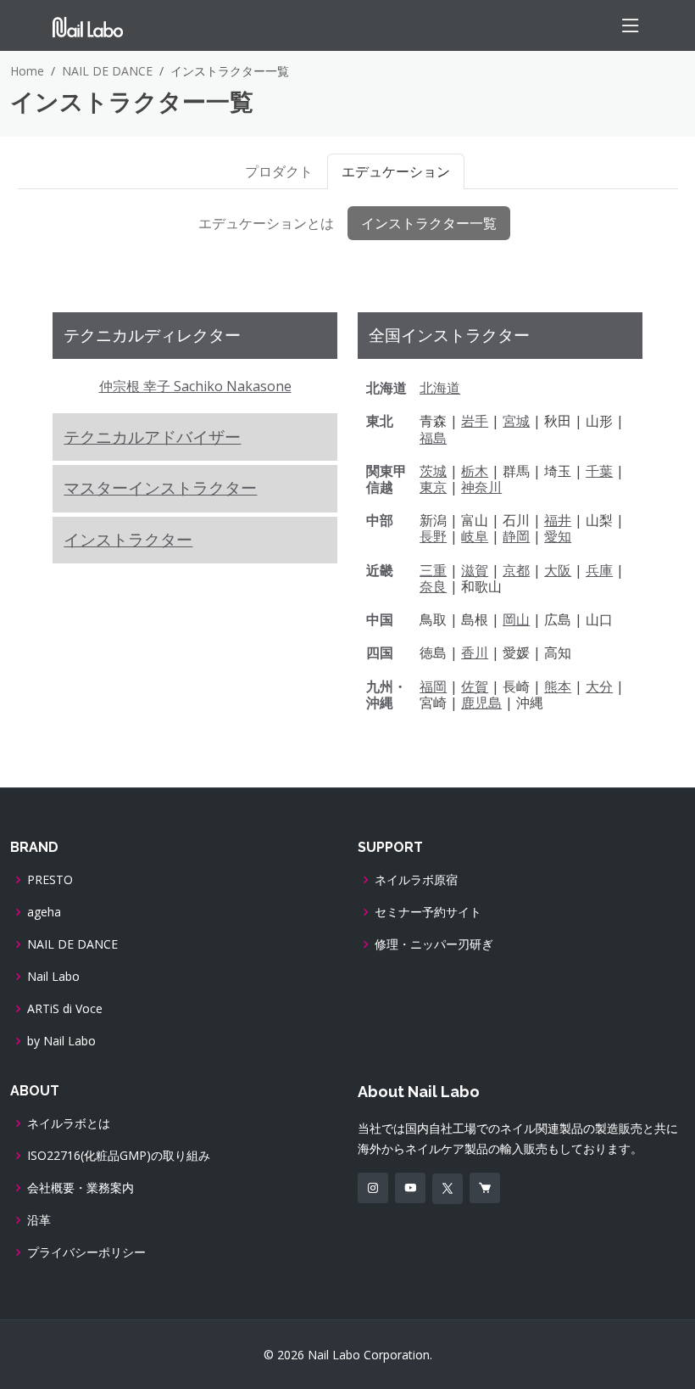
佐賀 (474, 686)
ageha (44, 912)
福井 (557, 520)
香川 (474, 652)
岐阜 (474, 536)
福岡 (433, 686)
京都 (516, 570)
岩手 (474, 421)
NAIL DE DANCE (107, 71)
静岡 (516, 536)
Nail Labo (53, 977)
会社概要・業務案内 (80, 1188)
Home (27, 71)
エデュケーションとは (266, 223)
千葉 (599, 471)
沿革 (39, 1220)
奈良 (433, 586)
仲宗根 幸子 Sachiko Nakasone (195, 386)
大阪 (557, 570)
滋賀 (474, 570)
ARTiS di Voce (65, 1009)
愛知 (557, 536)
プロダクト (279, 171)
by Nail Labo (61, 1041)
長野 (433, 536)
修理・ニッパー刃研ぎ (434, 944)
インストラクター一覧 (429, 223)
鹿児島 (481, 702)
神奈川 (481, 487)
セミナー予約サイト (428, 912)
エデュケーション (396, 171)
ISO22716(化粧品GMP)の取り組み (118, 1156)
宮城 (516, 421)
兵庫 (599, 570)
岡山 (516, 619)
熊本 (557, 686)
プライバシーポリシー (86, 1252)
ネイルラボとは (68, 1123)
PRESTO (50, 880)
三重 (433, 570)
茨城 (433, 471)
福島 (433, 437)
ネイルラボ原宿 (416, 880)
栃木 (474, 471)
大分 (599, 686)
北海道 (440, 387)
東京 (433, 487)
